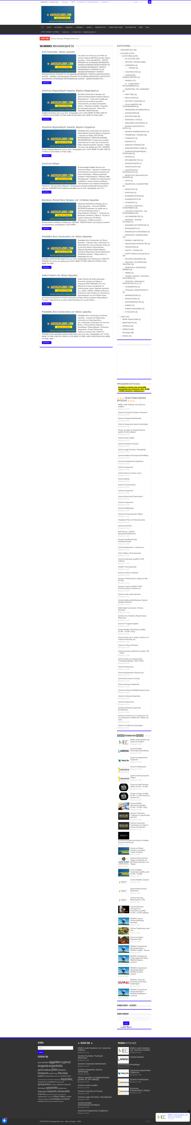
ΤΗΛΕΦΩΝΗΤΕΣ (131, 287)
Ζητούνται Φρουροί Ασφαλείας (129, 696)
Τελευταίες (65, 2)
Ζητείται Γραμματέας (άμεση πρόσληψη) (133, 424)
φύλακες (61, 1101)
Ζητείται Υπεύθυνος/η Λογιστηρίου (130, 725)
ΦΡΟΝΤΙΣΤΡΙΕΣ (131, 299)
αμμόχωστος (42, 1082)
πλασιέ (68, 1096)
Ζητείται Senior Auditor (126, 438)
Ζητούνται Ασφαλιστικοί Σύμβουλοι (130, 461)
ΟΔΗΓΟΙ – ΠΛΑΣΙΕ (132, 250)
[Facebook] (136, 2)
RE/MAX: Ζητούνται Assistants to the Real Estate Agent (138, 982)
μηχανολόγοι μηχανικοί (59, 1094)
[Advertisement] (116, 11)
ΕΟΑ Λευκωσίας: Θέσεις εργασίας (58, 52)
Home (42, 27)
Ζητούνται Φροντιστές (126, 702)
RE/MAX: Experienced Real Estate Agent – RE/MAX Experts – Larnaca (138, 971)
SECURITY (57, 1076)
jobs (54, 1069)
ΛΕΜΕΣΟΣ (68, 27)
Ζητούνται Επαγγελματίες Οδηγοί (130, 514)
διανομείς (42, 1088)
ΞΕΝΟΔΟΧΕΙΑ (130, 247)
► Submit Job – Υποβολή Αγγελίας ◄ (88, 2)
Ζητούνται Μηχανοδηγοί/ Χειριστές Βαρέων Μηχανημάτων (70, 90)
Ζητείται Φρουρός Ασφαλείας (128, 684)
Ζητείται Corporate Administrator (62, 38)
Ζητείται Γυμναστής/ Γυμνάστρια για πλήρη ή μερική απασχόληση (139, 825)
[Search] (149, 2)
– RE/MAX (132, 68)
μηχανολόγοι (49, 1094)
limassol (43, 1073)
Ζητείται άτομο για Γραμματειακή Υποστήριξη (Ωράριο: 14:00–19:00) (130, 660)
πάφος (63, 1096)
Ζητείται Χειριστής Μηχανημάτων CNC (137, 899)
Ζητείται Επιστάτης (125, 526)
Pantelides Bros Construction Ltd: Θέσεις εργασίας (67, 312)
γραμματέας (44, 1084)
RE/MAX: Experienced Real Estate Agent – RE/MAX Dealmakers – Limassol (138, 992)
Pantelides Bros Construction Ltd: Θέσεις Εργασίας (67, 236)
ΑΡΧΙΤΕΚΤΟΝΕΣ (131, 116)
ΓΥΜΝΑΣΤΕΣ (130, 138)
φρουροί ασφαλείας (53, 1101)
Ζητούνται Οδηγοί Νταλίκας (128, 645)
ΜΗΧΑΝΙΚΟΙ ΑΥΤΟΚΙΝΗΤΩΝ (136, 225)
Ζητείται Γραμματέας (125, 467)
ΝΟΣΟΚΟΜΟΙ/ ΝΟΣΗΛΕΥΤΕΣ (136, 244)
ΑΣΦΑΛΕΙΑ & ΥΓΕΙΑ (132, 120)
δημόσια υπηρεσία (64, 1084)
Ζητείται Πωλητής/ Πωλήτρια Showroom (132, 412)
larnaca (62, 1070)
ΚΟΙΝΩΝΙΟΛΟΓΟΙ (131, 199)
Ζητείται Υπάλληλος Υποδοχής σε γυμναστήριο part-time (140, 815)
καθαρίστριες (62, 1088)
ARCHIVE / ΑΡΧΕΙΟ (132, 62)
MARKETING (53, 1073)
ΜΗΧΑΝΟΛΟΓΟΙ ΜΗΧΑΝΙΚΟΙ (136, 232)
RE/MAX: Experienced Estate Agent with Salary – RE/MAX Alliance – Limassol (139, 959)
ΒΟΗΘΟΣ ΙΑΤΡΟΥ (66, 1076)
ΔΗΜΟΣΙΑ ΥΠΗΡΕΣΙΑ (133, 145)
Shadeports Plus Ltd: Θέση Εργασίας (131, 520)
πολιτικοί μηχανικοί (44, 1099)
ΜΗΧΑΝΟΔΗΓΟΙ (131, 228)
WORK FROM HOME (116, 27)
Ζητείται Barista (123, 479)
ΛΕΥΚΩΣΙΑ (58, 27)
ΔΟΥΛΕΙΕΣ (125, 53)
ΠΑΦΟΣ (88, 27)
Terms (147, 27)
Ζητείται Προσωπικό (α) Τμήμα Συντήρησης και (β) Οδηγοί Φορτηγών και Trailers (139, 861)
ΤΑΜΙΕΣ (128, 273)
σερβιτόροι (41, 1101)
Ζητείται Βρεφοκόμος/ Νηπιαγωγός (131, 673)
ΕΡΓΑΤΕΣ (128, 157)
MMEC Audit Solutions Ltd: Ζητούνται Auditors (140, 741)
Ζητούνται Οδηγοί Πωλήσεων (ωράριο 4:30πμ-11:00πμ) (137, 850)
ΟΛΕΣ (49, 27)
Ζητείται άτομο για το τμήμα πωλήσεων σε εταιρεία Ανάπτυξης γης (133, 638)
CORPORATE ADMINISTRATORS (130, 76)
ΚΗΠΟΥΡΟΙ (129, 193)
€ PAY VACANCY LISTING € (50, 32)
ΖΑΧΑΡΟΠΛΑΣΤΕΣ (132, 163)
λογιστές (42, 1094)
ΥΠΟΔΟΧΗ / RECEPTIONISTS (136, 290)
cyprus (66, 1062)
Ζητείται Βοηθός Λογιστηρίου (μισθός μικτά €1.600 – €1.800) (139, 872)
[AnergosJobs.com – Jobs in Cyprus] (57, 14)
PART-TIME (129, 94)
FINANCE (128, 80)
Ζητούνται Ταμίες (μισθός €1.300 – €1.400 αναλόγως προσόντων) (130, 587)
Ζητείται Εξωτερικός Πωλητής (129, 678)
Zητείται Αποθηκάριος (126, 508)
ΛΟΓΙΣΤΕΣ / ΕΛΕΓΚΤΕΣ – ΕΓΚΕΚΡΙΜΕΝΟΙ (133, 207)
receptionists (49, 1076)
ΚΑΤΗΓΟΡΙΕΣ (127, 56)
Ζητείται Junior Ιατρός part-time (129, 594)
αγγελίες (67, 1079)
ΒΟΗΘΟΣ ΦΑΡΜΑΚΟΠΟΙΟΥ (136, 132)
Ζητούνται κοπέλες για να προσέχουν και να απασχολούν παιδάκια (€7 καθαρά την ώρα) (133, 717)
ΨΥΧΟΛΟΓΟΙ (130, 312)
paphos (41, 1076)
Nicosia (63, 1073)
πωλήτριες (56, 1099)
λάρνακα (42, 1091)
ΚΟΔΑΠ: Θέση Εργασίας (127, 567)
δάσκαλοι (54, 1084)
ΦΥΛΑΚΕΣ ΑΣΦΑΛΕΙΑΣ (54, 1079)
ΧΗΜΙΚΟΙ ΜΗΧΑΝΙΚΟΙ (133, 309)
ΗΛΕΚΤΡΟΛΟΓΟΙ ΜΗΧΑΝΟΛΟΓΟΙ (130, 171)
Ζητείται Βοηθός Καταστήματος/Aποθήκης (133, 455)
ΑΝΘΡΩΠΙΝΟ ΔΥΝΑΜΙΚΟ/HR (136, 110)
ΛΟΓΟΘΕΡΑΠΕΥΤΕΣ (133, 216)
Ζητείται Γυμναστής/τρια (127, 485)
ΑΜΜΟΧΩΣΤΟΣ (100, 27)
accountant (43, 1062)
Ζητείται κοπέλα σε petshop (128, 573)
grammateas (44, 1069)
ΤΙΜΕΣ (73, 2)
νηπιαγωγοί (42, 1096)
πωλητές (65, 1099)
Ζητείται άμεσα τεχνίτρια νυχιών (130, 473)
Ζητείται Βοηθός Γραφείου (139, 880)
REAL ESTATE (130, 98)
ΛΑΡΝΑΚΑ (79, 27)
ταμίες (46, 1101)
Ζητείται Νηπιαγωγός (126, 667)
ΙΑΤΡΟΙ (127, 181)
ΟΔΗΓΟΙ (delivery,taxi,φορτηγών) (137, 254)
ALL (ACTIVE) (130, 59)
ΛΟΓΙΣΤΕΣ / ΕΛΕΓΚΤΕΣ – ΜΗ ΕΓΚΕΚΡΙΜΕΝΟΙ (135, 212)
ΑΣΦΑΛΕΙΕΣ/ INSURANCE (135, 123)
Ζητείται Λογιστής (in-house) (128, 444)
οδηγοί (56, 1096)
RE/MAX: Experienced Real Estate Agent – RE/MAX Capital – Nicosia (139, 948)
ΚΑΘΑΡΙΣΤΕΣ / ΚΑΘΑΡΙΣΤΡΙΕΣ (136, 184)
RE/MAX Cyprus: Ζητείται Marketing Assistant (137, 920)
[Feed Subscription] (112, 46)
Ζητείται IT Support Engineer (128, 624)
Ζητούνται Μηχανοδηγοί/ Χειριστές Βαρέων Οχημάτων (68, 127)
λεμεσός (52, 1091)
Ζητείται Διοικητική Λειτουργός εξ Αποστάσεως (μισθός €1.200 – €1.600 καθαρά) (139, 910)
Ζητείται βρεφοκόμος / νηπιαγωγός (131, 547)
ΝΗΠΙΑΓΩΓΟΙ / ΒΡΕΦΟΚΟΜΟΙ (136, 235)
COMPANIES (130, 65)
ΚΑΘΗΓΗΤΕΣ (130, 189)
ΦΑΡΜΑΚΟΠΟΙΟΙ (131, 295)
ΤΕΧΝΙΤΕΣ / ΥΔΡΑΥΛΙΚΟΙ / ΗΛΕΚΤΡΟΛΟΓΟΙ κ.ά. (134, 282)
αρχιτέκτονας (60, 1082)
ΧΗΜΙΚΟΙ (128, 305)
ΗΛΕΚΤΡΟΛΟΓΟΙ (131, 167)
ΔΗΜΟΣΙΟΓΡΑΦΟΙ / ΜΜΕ (134, 148)
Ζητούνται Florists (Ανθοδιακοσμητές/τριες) (133, 690)
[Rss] (135, 2)
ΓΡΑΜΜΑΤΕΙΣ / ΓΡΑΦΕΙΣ (134, 135)
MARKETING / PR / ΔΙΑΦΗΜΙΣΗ (137, 89)
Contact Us (105, 2)
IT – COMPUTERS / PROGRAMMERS (131, 85)
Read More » (46, 82)
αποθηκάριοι (52, 1082)
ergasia (43, 1066)
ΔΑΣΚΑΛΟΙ (129, 141)
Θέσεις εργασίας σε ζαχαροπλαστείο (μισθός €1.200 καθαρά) (131, 431)
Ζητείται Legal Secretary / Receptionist (132, 449)
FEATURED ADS (130, 27)
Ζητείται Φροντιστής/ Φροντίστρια (130, 496)
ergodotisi (56, 1066)
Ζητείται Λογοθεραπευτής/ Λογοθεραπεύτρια (127, 540)
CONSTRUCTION (131, 72)
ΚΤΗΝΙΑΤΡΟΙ (130, 202)
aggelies (55, 1062)
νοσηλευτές (50, 1096)
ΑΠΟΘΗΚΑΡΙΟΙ (131, 113)
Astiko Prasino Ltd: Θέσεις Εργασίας (60, 275)
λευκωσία (64, 1091)
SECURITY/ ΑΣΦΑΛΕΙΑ (133, 101)
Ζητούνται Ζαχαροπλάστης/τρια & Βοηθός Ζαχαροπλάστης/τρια (133, 841)
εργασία (51, 1087)
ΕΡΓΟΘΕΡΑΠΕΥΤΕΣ (132, 160)
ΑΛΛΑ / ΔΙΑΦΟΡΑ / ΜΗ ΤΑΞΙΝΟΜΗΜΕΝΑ (132, 105)
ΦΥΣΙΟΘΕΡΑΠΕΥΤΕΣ (133, 302)
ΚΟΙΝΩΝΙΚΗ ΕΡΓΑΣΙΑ (133, 196)
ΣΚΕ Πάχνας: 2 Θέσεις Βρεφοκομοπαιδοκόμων (127, 532)
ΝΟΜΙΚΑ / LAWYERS (133, 240)
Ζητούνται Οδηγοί (50, 163)
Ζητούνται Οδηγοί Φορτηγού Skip (136, 938)
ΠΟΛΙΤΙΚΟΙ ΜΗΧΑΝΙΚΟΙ (134, 259)
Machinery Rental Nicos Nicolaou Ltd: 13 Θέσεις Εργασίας (70, 200)
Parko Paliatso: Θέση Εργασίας (129, 553)
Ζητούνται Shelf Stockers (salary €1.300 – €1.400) (139, 785)
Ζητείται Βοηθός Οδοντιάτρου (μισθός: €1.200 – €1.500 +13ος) (132, 630)
